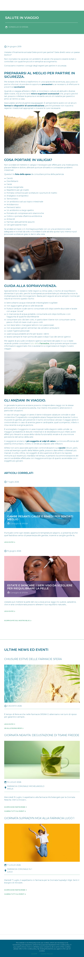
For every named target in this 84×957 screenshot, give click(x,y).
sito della (40, 343)
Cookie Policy (47, 954)
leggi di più (9, 724)
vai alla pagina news (13, 728)
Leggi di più (9, 542)
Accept (34, 954)
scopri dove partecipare (14, 807)
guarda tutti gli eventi (14, 811)
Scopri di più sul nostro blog (17, 620)
